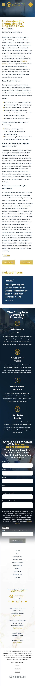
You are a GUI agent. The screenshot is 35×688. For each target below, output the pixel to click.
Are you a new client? (8, 493)
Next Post (26, 262)
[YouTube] (26, 601)
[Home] (17, 4)
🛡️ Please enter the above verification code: (14, 531)
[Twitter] (9, 601)
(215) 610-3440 (17, 591)
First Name (5, 462)
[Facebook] (22, 601)
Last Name (5, 469)
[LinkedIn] (13, 601)
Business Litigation (17, 562)
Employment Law (17, 565)
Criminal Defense (17, 556)
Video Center (17, 571)
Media (17, 554)
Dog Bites (7, 255)
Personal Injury (17, 559)
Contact (17, 577)
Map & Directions (17, 616)
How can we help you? (8, 501)
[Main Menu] (3, 4)
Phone (4, 477)
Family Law (17, 568)
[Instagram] (17, 601)
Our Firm (17, 551)
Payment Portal (17, 574)
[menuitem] (17, 666)
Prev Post (8, 262)
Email (3, 485)
